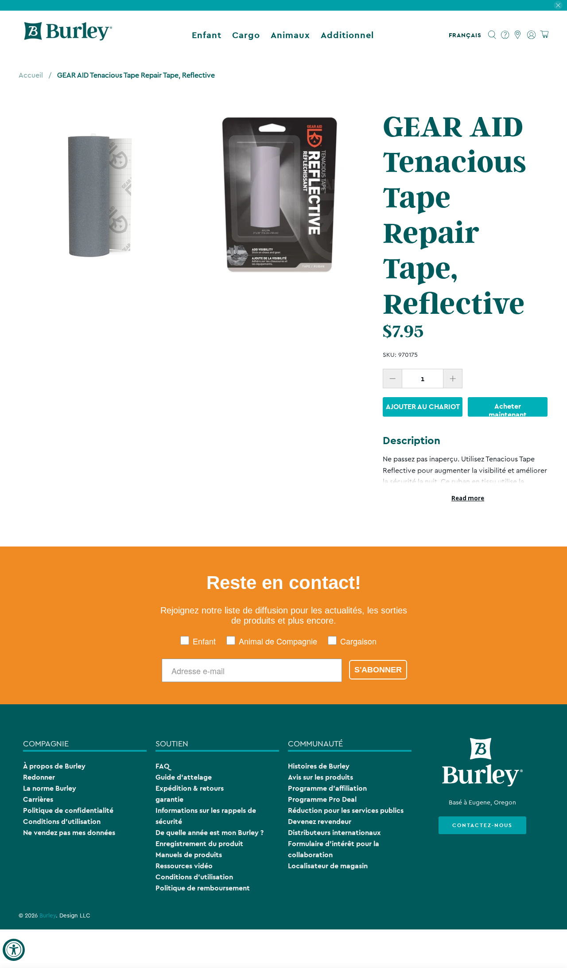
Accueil (31, 75)
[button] (467, 35)
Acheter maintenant (508, 409)
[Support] (505, 35)
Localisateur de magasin (328, 865)
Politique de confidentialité (68, 810)
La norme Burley (49, 788)
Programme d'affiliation (327, 788)
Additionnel (347, 35)
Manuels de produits (188, 854)
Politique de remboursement (202, 888)
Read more (467, 498)
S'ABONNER (378, 669)
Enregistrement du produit (199, 843)
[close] (558, 5)
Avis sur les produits (320, 777)
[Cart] (544, 35)
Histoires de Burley (319, 766)
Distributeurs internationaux (334, 832)
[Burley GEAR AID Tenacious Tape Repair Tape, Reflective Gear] (99, 194)
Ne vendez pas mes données (69, 832)
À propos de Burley (54, 766)
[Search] (492, 35)
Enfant (206, 35)
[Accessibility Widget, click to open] (14, 950)
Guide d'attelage (183, 777)
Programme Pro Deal (322, 799)
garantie (169, 799)
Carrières (38, 799)
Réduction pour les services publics (346, 810)
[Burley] (68, 35)
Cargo (246, 35)
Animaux (290, 35)
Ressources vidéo (184, 865)
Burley (47, 916)
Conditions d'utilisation (62, 821)
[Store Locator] (518, 35)
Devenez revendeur (319, 821)
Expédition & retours (189, 788)
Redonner (39, 777)
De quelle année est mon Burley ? (209, 832)
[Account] (531, 35)
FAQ (162, 766)
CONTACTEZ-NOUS (482, 825)
